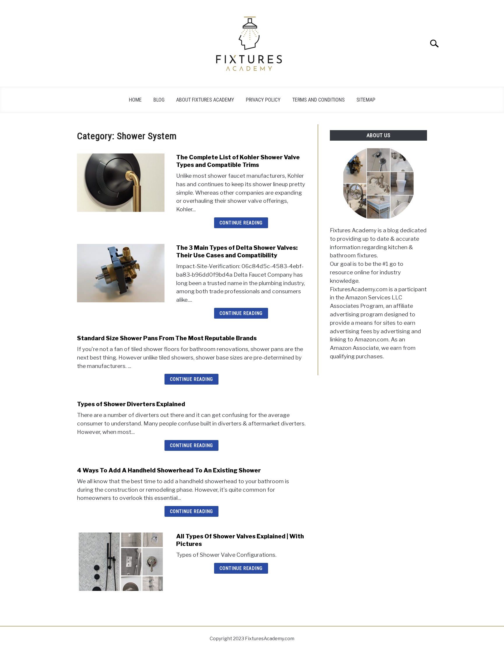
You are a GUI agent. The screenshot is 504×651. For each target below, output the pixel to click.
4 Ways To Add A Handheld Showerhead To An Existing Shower (169, 470)
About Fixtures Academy (205, 100)
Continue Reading (241, 223)
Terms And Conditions (318, 100)
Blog (158, 100)
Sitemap (365, 100)
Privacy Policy (263, 100)
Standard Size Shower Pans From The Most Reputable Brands (167, 338)
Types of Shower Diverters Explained (131, 404)
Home (135, 100)
